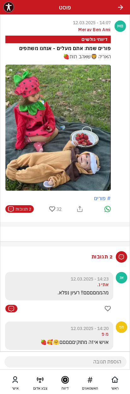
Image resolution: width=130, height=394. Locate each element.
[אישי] (15, 381)
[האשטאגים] (90, 381)
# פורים (102, 198)
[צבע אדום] (40, 381)
